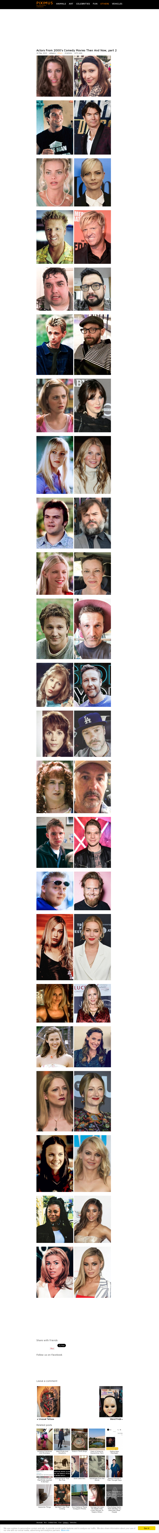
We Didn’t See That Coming (62, 1508)
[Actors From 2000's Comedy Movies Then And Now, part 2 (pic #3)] (73, 206)
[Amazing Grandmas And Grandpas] (44, 1450)
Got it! (146, 1528)
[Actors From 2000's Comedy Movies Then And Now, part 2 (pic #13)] (73, 756)
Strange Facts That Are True (62, 1479)
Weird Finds (115, 1419)
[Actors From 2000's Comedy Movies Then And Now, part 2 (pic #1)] (73, 96)
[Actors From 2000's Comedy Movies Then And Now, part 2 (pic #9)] (73, 548)
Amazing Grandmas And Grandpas (44, 1452)
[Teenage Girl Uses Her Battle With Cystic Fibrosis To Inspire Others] (97, 1505)
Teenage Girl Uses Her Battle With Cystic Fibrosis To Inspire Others (97, 1509)
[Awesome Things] (44, 1505)
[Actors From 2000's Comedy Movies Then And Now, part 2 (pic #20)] (73, 1131)
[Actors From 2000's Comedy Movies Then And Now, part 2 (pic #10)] (73, 594)
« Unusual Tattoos (45, 1419)
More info (65, 1530)
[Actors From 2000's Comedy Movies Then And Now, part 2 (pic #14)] (73, 813)
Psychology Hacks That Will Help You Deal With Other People (114, 1509)
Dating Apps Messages (114, 1452)
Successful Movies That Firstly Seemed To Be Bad (44, 1480)
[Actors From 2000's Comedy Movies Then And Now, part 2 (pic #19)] (73, 1067)
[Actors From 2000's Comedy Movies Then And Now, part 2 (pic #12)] (73, 706)
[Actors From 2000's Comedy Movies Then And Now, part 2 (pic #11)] (73, 658)
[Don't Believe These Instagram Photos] (79, 1505)
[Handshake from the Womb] (97, 1477)
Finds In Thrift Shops (79, 1451)
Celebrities (83, 3)
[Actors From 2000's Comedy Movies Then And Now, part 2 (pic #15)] (73, 867)
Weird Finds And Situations (62, 1452)
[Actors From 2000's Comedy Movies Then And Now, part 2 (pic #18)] (73, 1022)
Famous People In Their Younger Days (114, 1479)
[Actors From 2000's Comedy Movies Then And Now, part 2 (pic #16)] (73, 910)
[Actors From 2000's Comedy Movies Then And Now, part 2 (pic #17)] (73, 980)
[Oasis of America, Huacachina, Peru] (97, 1450)
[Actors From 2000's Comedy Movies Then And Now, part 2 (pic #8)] (73, 493)
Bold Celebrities (79, 1478)
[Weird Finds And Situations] (62, 1450)
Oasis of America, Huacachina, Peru (96, 1452)
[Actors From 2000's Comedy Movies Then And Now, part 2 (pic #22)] (73, 1242)
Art (71, 3)
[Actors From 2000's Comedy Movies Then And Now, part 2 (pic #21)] (73, 1191)
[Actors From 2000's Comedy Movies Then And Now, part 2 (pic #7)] (73, 432)
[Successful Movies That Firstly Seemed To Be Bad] (44, 1477)
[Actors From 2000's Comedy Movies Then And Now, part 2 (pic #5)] (73, 310)
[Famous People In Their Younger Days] (114, 1477)
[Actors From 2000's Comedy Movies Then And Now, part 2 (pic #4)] (73, 263)
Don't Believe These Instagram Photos (79, 1508)
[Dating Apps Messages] (114, 1450)
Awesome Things (44, 1507)
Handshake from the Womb (97, 1479)
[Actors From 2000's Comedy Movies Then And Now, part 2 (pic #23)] (73, 1297)
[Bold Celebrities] (79, 1477)
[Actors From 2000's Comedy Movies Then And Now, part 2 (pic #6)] (73, 374)
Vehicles (117, 3)
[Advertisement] (79, 29)
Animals (61, 3)
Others (104, 3)
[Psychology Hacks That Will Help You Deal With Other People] (114, 1505)
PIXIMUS (44, 3)
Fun (95, 3)
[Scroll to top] (142, 1522)
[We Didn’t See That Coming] (62, 1505)
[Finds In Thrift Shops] (79, 1450)
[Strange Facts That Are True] (62, 1477)
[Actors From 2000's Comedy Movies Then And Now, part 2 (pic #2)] (73, 154)
